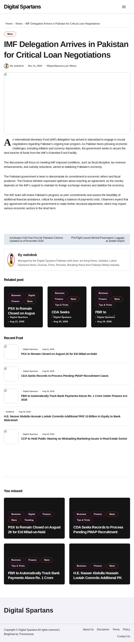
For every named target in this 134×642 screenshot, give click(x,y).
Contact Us (123, 636)
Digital (31, 295)
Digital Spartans (22, 7)
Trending (29, 520)
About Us (88, 629)
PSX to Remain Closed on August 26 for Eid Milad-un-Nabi (59, 354)
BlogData (9, 634)
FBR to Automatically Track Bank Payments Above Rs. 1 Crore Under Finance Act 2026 (33, 577)
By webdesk (17, 65)
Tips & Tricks (61, 305)
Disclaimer (103, 629)
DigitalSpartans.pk (58, 65)
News (10, 34)
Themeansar (26, 634)
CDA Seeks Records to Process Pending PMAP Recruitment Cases (65, 375)
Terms (116, 629)
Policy (126, 629)
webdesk (30, 255)
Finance (15, 301)
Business (16, 295)
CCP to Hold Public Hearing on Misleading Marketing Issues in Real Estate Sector (74, 438)
